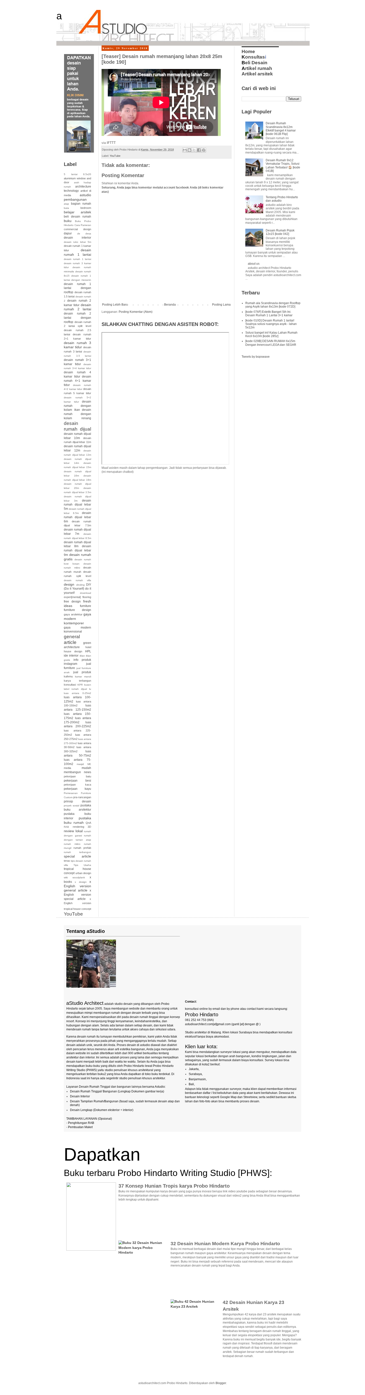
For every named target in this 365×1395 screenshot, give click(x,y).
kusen (87, 684)
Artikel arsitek (257, 73)
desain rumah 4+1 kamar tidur (77, 381)
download (85, 593)
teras (67, 860)
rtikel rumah (257, 68)
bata (66, 208)
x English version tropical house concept (77, 903)
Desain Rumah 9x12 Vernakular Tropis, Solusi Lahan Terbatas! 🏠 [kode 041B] (283, 166)
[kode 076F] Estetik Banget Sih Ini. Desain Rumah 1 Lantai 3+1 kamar (268, 313)
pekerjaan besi (77, 780)
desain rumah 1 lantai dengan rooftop (77, 288)
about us (253, 263)
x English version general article (77, 886)
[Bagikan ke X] (194, 150)
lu (90, 689)
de (78, 233)
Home (248, 51)
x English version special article (77, 895)
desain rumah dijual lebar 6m (77, 517)
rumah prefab (82, 847)
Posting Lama (221, 304)
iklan (82, 655)
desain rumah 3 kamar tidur (77, 345)
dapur (68, 233)
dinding (80, 584)
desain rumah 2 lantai (77, 307)
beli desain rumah (77, 216)
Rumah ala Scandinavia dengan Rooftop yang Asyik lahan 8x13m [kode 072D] (272, 304)
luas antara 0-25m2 (77, 693)
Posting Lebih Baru (115, 304)
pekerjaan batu (77, 776)
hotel (88, 647)
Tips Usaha (82, 865)
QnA (88, 822)
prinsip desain (77, 801)
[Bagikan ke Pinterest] (203, 150)
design (69, 584)
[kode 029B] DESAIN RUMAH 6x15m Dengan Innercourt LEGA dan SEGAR (270, 342)
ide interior (71, 655)
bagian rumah (81, 203)
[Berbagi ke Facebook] (198, 150)
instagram (70, 664)
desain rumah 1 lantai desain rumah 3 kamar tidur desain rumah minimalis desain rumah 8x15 (77, 267)
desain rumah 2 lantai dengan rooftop (77, 318)
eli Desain (254, 62)
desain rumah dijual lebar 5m (77, 505)
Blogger (221, 1383)
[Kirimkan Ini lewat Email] (184, 150)
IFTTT (111, 143)
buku (68, 221)
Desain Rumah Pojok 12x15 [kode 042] (280, 232)
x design (80, 882)
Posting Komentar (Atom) (135, 312)
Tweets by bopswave (256, 356)
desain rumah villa (77, 580)
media (67, 767)
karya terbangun (77, 680)
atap (66, 203)
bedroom (85, 207)
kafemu (68, 676)
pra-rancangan (82, 797)
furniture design (77, 610)
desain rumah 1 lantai (77, 252)
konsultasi (70, 684)
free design (72, 601)
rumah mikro (72, 844)
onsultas (253, 57)
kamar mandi (83, 676)
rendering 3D (82, 826)
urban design (83, 873)
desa (88, 233)
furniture (85, 606)
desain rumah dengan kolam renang (77, 414)
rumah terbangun (77, 852)
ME (89, 764)
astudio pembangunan (77, 197)
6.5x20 (87, 174)
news (87, 772)
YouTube (115, 155)
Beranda (170, 304)
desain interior (77, 237)
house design (73, 651)
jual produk (82, 672)
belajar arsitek (77, 212)
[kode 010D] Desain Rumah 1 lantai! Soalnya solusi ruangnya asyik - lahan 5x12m (271, 324)
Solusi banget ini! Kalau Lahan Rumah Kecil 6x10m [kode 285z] (271, 334)
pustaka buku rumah (77, 820)
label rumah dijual (75, 689)
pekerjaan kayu (77, 789)
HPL (88, 651)
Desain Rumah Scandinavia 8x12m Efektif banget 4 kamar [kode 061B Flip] (281, 129)
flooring (86, 597)
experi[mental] (72, 597)
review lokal (73, 831)
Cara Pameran (82, 225)
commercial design (77, 229)
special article (77, 856)
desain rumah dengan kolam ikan (77, 406)
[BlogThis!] (189, 150)
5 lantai (70, 174)
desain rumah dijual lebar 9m (77, 550)
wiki (66, 877)
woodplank (79, 877)
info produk (82, 660)
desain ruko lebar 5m (77, 242)
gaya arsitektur (73, 614)
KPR (80, 684)
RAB (66, 826)
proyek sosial (71, 805)
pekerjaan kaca (77, 784)
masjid (80, 764)
